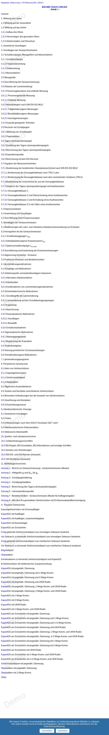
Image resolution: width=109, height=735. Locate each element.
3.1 (2, 55)
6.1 (2, 269)
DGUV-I (40, 3)
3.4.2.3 (4, 118)
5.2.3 (3, 246)
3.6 (2, 141)
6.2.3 (3, 287)
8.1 (2, 368)
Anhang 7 (5, 496)
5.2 (2, 231)
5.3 (2, 250)
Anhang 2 (5, 473)
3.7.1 (3, 168)
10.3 (3, 450)
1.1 (2, 23)
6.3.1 (3, 296)
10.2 (3, 445)
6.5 (2, 350)
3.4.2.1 (4, 109)
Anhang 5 (5, 487)
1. (2, 18)
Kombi (4, 559)
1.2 (2, 27)
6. (2, 264)
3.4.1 (3, 91)
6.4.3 (3, 346)
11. (2, 464)
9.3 (2, 423)
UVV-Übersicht (27, 3)
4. (2, 209)
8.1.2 (3, 377)
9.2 (2, 418)
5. (2, 222)
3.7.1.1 (4, 173)
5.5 (2, 259)
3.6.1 (3, 145)
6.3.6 (3, 327)
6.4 (2, 332)
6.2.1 (3, 278)
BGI (35, 3)
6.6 (2, 355)
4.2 (2, 218)
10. (2, 436)
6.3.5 (3, 314)
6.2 (2, 273)
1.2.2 (3, 36)
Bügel (4, 550)
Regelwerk (5, 3)
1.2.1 (3, 32)
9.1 (2, 414)
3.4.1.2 (4, 100)
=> (58, 9)
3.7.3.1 (4, 191)
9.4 (2, 427)
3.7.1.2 (4, 177)
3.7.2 (3, 182)
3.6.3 (3, 154)
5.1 (2, 227)
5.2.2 (3, 241)
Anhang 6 (5, 491)
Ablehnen (62, 731)
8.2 (2, 386)
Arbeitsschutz (15, 3)
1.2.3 (3, 41)
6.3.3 (3, 305)
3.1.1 (3, 59)
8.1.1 (3, 373)
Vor (2, 14)
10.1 (3, 441)
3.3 (2, 82)
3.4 (2, 86)
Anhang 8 (5, 500)
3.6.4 (3, 159)
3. (2, 50)
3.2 (2, 77)
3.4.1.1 (4, 95)
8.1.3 (3, 382)
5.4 (2, 255)
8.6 (2, 405)
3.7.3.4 (4, 204)
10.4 (3, 454)
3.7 (2, 163)
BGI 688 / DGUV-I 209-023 (54, 7)
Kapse (4, 509)
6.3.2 (3, 300)
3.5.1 (3, 132)
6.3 (2, 291)
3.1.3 (3, 68)
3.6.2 (3, 150)
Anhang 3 (5, 478)
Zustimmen (47, 731)
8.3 (2, 391)
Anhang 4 (5, 482)
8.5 (2, 400)
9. (2, 409)
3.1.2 (3, 64)
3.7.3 (3, 186)
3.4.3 (3, 123)
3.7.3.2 (4, 195)
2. (2, 46)
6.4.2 (3, 341)
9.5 (2, 432)
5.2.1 (3, 236)
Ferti (3, 532)
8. (2, 364)
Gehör (4, 663)
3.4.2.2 (4, 114)
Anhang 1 (5, 468)
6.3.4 (3, 309)
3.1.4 (3, 73)
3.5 (2, 127)
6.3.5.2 (4, 323)
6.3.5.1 (4, 318)
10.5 (3, 459)
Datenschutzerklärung (54, 726)
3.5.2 (3, 136)
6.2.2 (3, 282)
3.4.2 (3, 104)
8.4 (2, 396)
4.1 (2, 213)
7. (2, 359)
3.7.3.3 (4, 200)
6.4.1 (3, 337)
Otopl (3, 555)
